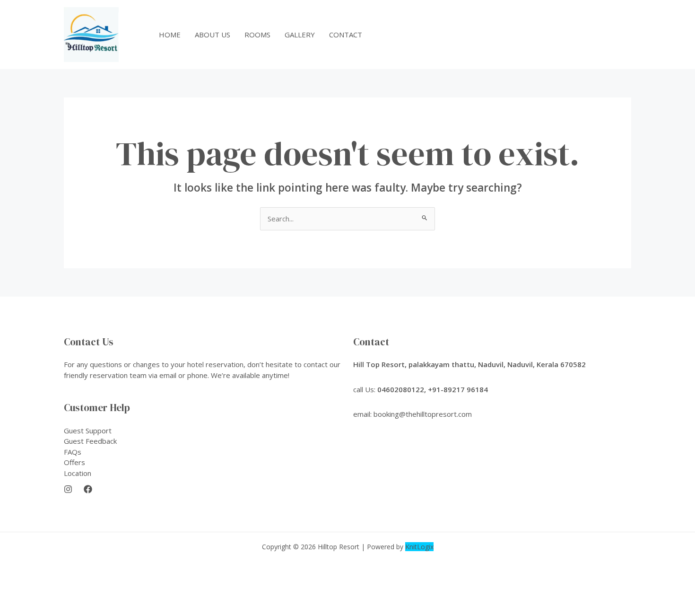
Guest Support (88, 430)
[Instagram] (68, 489)
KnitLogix (419, 546)
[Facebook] (88, 489)
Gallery (300, 34)
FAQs (72, 452)
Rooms (257, 34)
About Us (212, 34)
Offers (74, 462)
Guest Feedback (90, 441)
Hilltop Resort (338, 546)
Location (77, 473)
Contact (345, 34)
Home (170, 34)
